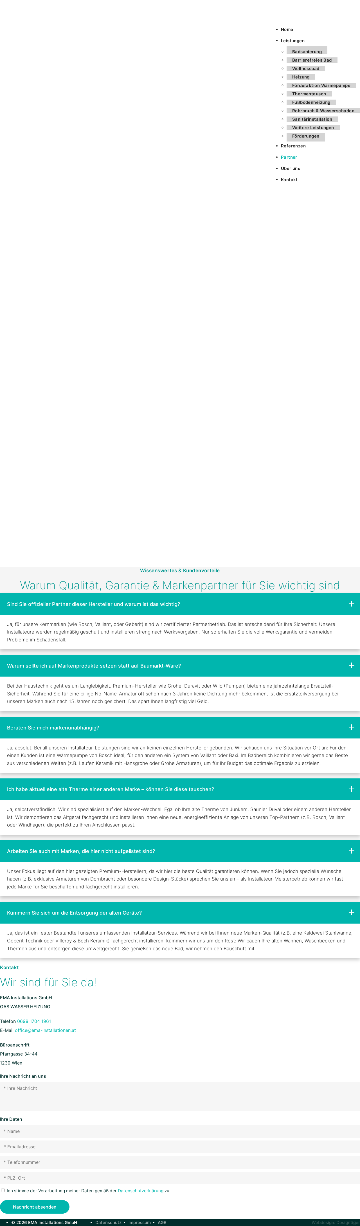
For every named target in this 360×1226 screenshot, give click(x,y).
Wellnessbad (306, 68)
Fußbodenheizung (311, 102)
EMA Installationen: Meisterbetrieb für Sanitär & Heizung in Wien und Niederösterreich (28, 14)
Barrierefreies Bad (312, 60)
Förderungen (306, 136)
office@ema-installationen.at (45, 1030)
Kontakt (289, 179)
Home (287, 29)
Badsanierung (307, 51)
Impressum (140, 1222)
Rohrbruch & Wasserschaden (323, 110)
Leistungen (293, 40)
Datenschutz (108, 1222)
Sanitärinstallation (312, 119)
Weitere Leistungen (313, 127)
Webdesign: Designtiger (336, 1222)
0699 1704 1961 (34, 1021)
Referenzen (293, 146)
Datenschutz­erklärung (140, 1190)
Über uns (290, 168)
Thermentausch (309, 93)
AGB (162, 1222)
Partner (289, 157)
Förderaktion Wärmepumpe (321, 85)
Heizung (301, 77)
